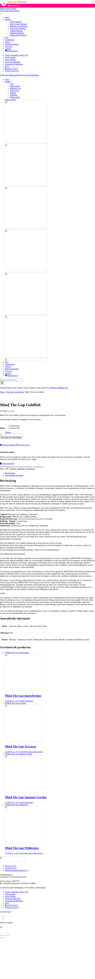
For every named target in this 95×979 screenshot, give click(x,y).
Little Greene (15, 86)
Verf (6, 37)
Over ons (8, 46)
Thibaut (13, 93)
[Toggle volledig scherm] (3, 935)
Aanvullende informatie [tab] (14, 475)
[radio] (15, 426)
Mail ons (55, 388)
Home (2, 392)
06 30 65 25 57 (13, 71)
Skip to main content (8, 8)
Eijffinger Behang (17, 33)
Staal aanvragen (7, 463)
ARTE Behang (16, 22)
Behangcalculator (12, 44)
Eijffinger (13, 95)
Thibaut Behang (16, 31)
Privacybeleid (10, 60)
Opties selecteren (26, 701)
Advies (8, 42)
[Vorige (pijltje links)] (1, 937)
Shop (7, 17)
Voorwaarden (10, 57)
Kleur (2, 428)
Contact (8, 49)
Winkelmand (12, 51)
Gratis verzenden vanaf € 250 (16, 55)
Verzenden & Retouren (14, 64)
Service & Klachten (12, 62)
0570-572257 (12, 69)
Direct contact (10, 100)
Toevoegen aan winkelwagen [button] (31, 752)
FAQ (7, 66)
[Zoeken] (2, 383)
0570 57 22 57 (10, 866)
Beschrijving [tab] (10, 473)
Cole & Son (14, 91)
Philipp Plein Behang (18, 35)
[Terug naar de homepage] (9, 11)
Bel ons (65, 388)
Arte (11, 84)
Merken (8, 19)
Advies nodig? (24, 445)
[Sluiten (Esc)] (8, 935)
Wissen (8, 432)
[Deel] (6, 935)
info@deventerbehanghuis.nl (16, 870)
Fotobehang (9, 40)
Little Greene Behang (18, 24)
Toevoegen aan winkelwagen (11, 437)
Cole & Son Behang (18, 28)
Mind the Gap (15, 88)
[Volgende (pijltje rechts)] (3, 937)
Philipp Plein (15, 97)
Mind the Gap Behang (18, 26)
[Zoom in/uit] (1, 935)
